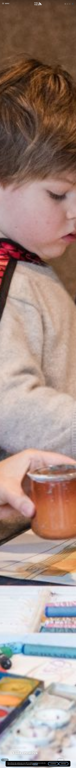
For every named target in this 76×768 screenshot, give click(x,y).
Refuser (63, 763)
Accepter (53, 763)
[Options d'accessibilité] (73, 4)
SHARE (60, 760)
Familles (24, 747)
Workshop (14, 747)
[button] (6, 3)
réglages (35, 764)
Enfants (20, 747)
